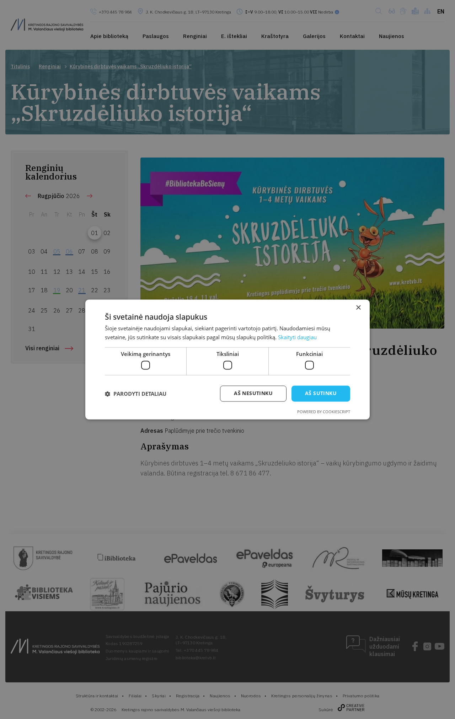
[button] (135, 393)
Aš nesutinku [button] (253, 393)
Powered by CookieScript (323, 412)
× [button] (358, 307)
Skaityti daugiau (297, 337)
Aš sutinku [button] (321, 393)
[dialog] (227, 359)
